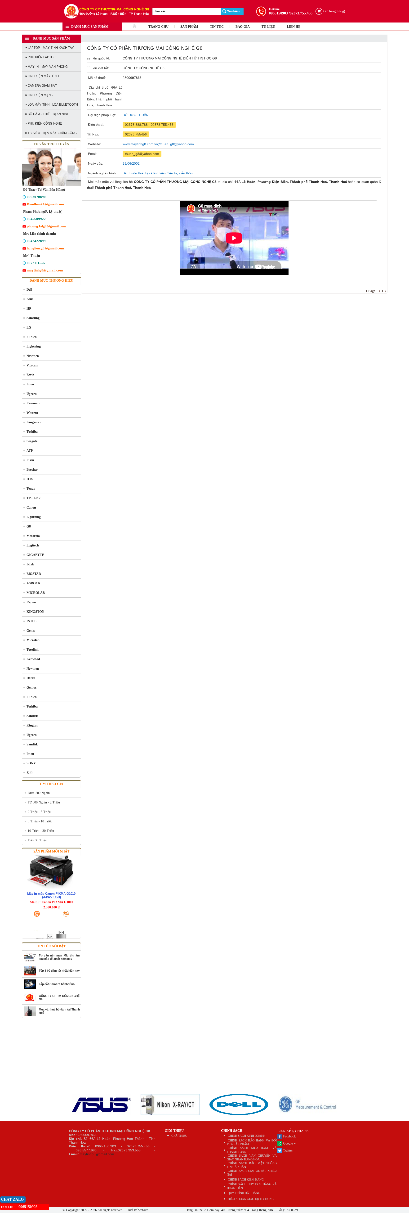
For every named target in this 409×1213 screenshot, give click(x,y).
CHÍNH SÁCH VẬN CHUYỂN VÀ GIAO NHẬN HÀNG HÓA (252, 1157)
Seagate (32, 441)
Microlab (33, 640)
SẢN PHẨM (189, 26)
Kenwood (33, 659)
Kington (32, 725)
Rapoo (31, 602)
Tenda (31, 488)
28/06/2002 (131, 163)
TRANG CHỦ (158, 26)
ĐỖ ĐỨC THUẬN (135, 115)
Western (32, 413)
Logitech (33, 545)
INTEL (31, 621)
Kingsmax (34, 422)
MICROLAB (36, 593)
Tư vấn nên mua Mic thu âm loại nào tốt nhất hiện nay (59, 957)
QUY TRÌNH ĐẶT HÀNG (244, 1193)
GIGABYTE (35, 555)
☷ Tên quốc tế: (98, 58)
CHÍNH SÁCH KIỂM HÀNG (246, 1179)
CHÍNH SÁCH (231, 1130)
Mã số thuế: (96, 78)
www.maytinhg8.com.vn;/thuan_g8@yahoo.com (158, 144)
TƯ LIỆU (268, 26)
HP (29, 308)
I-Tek (30, 564)
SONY (31, 763)
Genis (31, 630)
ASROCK (34, 583)
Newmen (33, 356)
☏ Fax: (93, 134)
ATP (30, 450)
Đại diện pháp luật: (101, 115)
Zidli (30, 773)
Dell (29, 289)
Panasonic (34, 403)
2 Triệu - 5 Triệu (39, 812)
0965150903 (278, 13)
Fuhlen (32, 337)
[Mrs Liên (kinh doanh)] (24, 242)
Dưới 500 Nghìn (39, 793)
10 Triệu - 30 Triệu (41, 831)
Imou (30, 384)
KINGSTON (35, 611)
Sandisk (32, 716)
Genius (31, 687)
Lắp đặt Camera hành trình (57, 984)
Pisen (30, 460)
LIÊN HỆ (293, 26)
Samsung (33, 318)
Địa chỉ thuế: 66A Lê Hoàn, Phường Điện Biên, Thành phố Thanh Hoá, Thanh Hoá (105, 96)
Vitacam (32, 365)
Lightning (34, 346)
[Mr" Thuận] (24, 264)
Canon (31, 507)
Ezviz (30, 375)
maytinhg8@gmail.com (97, 1154)
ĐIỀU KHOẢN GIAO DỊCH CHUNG (251, 1199)
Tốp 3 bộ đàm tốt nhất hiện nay (59, 970)
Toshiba (32, 431)
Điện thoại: (95, 124)
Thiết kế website (136, 1210)
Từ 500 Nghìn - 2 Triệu (44, 802)
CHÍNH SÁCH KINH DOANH (246, 1135)
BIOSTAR (34, 574)
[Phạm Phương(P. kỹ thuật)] (24, 219)
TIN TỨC (217, 26)
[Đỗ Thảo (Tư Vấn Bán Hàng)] (24, 197)
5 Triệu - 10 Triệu (40, 821)
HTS (30, 479)
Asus (30, 299)
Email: (92, 154)
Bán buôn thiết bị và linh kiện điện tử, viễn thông (159, 173)
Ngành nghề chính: (102, 173)
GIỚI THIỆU (174, 1130)
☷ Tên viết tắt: (98, 68)
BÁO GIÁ (243, 26)
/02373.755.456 (300, 13)
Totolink (33, 649)
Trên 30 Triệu (37, 840)
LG (29, 327)
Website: (94, 144)
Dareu (31, 678)
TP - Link (33, 498)
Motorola (33, 536)
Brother (32, 469)
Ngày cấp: (95, 163)
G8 (29, 526)
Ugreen (32, 394)
